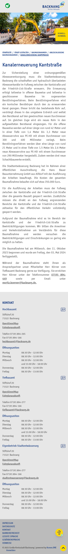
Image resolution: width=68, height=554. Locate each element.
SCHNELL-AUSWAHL (62, 34)
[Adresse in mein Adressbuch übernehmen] (63, 310)
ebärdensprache (11, 539)
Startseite (7, 52)
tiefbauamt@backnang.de (16, 409)
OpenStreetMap (10, 323)
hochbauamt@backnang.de (16, 341)
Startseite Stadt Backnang (53, 10)
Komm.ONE (51, 547)
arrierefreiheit (10, 533)
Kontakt (6, 529)
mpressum (7, 523)
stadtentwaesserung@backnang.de (20, 478)
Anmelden (10, 550)
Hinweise (7, 543)
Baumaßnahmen (39, 52)
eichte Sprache (10, 536)
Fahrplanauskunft (11, 327)
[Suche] (3, 7)
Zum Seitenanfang (63, 548)
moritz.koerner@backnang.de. (19, 282)
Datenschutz (8, 526)
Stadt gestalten (21, 52)
